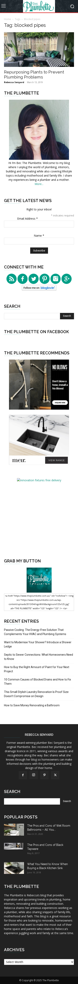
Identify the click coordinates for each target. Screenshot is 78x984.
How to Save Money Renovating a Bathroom (32, 705)
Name (39, 235)
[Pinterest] (44, 775)
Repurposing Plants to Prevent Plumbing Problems (34, 74)
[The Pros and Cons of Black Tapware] (14, 846)
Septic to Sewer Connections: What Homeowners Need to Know (38, 656)
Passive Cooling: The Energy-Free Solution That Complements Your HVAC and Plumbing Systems (35, 632)
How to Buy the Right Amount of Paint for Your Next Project (36, 669)
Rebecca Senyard (14, 82)
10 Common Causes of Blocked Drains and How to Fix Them (37, 681)
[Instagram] (34, 775)
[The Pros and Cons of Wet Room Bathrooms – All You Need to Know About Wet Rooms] (14, 830)
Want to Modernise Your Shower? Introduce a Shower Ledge (37, 644)
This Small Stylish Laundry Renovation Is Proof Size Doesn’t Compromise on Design (36, 694)
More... (39, 184)
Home (7, 19)
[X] (55, 775)
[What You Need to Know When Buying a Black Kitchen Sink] (14, 868)
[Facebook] (23, 775)
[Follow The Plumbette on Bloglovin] (39, 289)
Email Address (27, 218)
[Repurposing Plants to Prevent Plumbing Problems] (39, 49)
